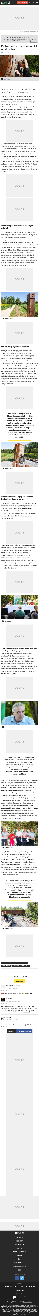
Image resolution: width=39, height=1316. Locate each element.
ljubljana (15, 965)
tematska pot (6, 965)
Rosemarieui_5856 (13, 986)
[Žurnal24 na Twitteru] (22, 1278)
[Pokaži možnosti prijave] (33, 2)
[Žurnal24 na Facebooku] (17, 1278)
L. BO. (8, 53)
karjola (8, 1017)
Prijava (11, 1031)
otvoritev (24, 963)
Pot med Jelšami (7, 963)
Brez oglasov (22, 2)
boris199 (9, 999)
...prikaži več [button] (26, 1012)
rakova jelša (25, 965)
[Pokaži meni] (36, 2)
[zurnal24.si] (5, 2)
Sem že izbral (33, 42)
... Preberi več (22, 1314)
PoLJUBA (16, 963)
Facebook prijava (24, 1031)
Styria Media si (27, 1302)
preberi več (19, 981)
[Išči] (30, 2)
